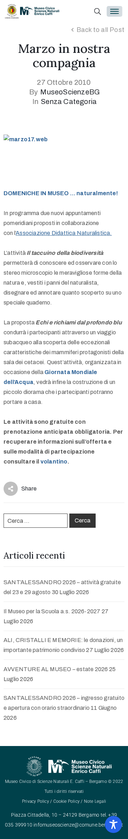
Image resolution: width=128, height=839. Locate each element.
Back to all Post (100, 29)
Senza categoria (69, 101)
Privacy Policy (35, 801)
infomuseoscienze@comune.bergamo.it (78, 825)
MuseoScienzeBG (70, 92)
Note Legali (95, 801)
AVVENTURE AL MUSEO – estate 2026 (56, 669)
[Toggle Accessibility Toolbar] (113, 824)
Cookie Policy (66, 801)
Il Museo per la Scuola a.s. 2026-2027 (52, 611)
